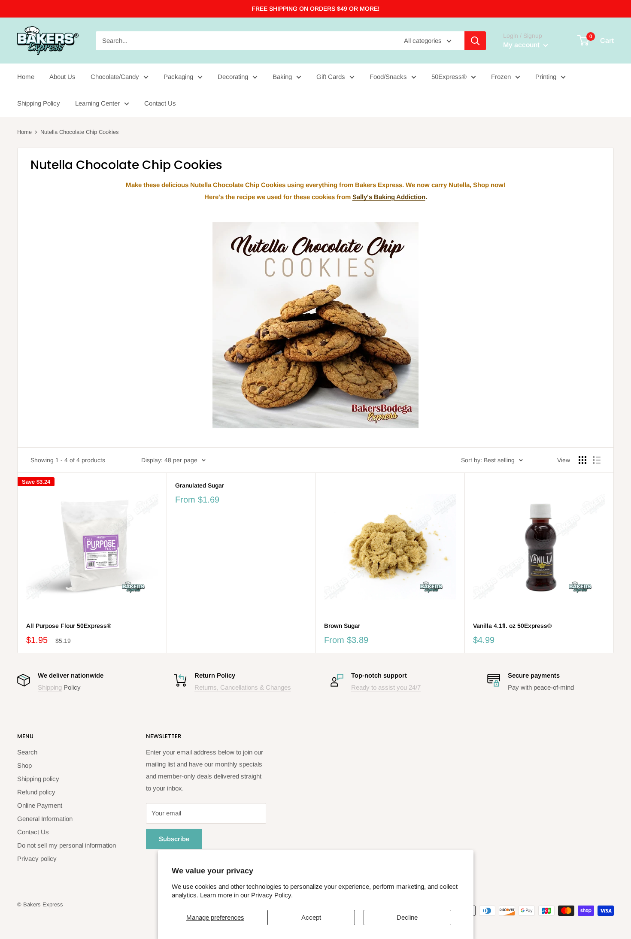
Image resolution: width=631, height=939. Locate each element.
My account (522, 44)
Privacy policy (37, 858)
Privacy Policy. (272, 895)
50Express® (449, 76)
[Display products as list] (597, 460)
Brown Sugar (342, 625)
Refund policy (36, 792)
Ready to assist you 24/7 (386, 687)
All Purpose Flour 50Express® (68, 625)
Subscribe (174, 838)
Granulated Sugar (199, 485)
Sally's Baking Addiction (388, 196)
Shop (24, 765)
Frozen (501, 76)
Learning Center (97, 103)
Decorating (233, 76)
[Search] (475, 40)
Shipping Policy (38, 103)
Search (27, 752)
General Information (45, 818)
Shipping (50, 687)
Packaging (178, 76)
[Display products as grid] (582, 460)
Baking (282, 76)
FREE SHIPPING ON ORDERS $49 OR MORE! (315, 8)
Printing (545, 76)
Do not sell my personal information (66, 845)
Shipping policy (38, 778)
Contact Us (160, 103)
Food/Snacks (388, 76)
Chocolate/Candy (115, 76)
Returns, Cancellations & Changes (242, 687)
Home (25, 76)
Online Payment (39, 805)
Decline (407, 917)
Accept (311, 917)
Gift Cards (330, 76)
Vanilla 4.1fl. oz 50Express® (512, 625)
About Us (62, 76)
